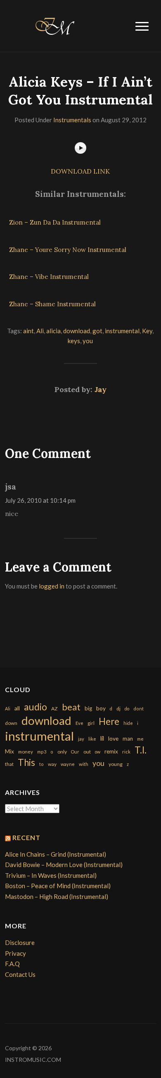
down (11, 723)
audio (35, 706)
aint (28, 330)
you (88, 340)
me (140, 738)
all (17, 708)
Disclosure (20, 942)
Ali (40, 330)
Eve (79, 723)
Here (109, 721)
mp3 (41, 751)
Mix (9, 751)
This (26, 762)
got (97, 330)
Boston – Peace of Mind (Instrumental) (58, 885)
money (25, 751)
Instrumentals (72, 120)
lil (102, 738)
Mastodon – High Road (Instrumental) (56, 896)
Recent (26, 837)
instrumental (122, 330)
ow (97, 751)
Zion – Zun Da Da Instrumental (55, 222)
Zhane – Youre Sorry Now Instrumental (67, 250)
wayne (68, 764)
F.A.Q (12, 963)
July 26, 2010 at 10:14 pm (40, 500)
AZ (54, 708)
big (88, 708)
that (9, 764)
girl (91, 723)
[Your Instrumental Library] (53, 25)
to (41, 764)
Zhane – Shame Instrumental (52, 304)
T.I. (141, 750)
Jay (101, 389)
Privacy (15, 953)
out (87, 752)
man (128, 738)
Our (75, 751)
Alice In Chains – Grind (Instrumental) (55, 854)
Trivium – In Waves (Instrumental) (51, 875)
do (127, 708)
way (52, 764)
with (83, 764)
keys (74, 340)
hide (128, 723)
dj (118, 708)
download (76, 330)
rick (126, 751)
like (92, 738)
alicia (53, 330)
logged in (51, 586)
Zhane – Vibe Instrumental (49, 277)
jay (81, 738)
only (62, 752)
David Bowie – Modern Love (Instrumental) (64, 864)
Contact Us (20, 974)
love (113, 738)
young (116, 764)
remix (111, 751)
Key (147, 330)
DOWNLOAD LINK (80, 171)
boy (101, 708)
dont (138, 708)
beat (71, 707)
